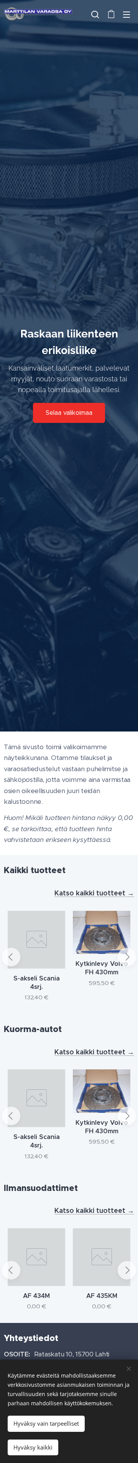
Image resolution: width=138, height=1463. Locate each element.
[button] (95, 14)
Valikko (126, 14)
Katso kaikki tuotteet (90, 892)
